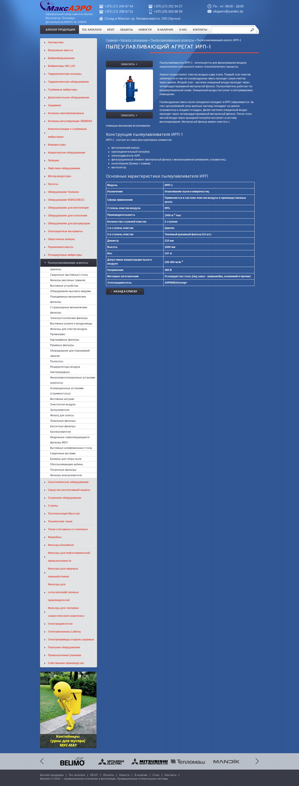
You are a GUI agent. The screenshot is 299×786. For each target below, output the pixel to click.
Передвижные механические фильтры (68, 299)
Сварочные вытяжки (63, 453)
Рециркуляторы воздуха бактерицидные (65, 369)
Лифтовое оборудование (64, 168)
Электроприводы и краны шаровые (71, 639)
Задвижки (54, 105)
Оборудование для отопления (67, 215)
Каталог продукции (60, 29)
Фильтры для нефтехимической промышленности (69, 556)
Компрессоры (57, 144)
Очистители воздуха (63, 404)
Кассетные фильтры (63, 426)
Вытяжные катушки (62, 399)
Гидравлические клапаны (65, 73)
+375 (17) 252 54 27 (168, 6)
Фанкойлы (55, 537)
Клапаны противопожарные (66, 113)
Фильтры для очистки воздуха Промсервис (68, 332)
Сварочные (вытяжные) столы (69, 274)
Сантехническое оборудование (68, 482)
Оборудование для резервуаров (69, 223)
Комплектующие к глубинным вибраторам (67, 132)
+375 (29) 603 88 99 (168, 11)
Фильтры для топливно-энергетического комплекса (66, 611)
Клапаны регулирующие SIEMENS (70, 121)
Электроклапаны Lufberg (64, 631)
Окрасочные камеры (61, 239)
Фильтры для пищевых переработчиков (63, 572)
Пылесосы (56, 361)
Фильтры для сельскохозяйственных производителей (63, 592)
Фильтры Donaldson (61, 545)
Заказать (129, 64)
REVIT (110, 29)
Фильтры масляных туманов (67, 280)
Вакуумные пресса (60, 50)
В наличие (165, 29)
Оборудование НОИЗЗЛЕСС (66, 199)
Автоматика (55, 42)
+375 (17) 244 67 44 (118, 6)
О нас (183, 29)
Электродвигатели (60, 623)
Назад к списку (125, 291)
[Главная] (66, 10)
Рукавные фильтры (62, 345)
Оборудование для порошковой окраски (70, 353)
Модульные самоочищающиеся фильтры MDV (70, 440)
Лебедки (53, 160)
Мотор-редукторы (59, 176)
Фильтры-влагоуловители (66, 475)
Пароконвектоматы (60, 247)
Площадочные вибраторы (65, 254)
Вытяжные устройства (64, 285)
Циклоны (55, 269)
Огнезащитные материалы (65, 231)
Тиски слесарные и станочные (68, 529)
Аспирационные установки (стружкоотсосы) (67, 391)
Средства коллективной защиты (69, 489)
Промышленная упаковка (64, 655)
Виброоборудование (61, 58)
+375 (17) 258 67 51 (118, 11)
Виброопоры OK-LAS (61, 66)
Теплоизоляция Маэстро (64, 513)
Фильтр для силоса (62, 415)
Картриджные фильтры (64, 339)
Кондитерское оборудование (66, 152)
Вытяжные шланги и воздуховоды (71, 323)
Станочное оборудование (64, 497)
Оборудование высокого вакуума (70, 291)
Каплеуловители (60, 431)
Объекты (126, 29)
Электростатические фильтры (69, 318)
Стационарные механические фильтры (68, 310)
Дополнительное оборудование (68, 97)
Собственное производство (66, 663)
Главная (112, 40)
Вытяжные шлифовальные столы (71, 448)
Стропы (53, 505)
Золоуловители (59, 409)
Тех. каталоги (92, 29)
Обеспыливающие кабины (66, 464)
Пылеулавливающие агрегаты (172, 40)
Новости (145, 29)
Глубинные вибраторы (62, 89)
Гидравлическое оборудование (68, 81)
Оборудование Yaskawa (63, 191)
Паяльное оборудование (64, 647)
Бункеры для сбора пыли (65, 458)
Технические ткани (60, 521)
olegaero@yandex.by (228, 11)
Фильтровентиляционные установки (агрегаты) (72, 380)
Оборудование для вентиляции (68, 207)
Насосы (53, 184)
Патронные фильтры (63, 469)
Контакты (200, 29)
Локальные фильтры (63, 420)
